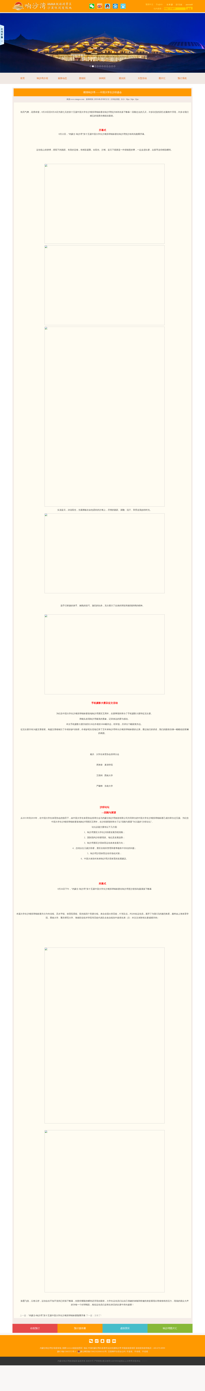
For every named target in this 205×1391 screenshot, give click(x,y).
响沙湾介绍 (42, 78)
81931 (144, 1361)
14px (132, 99)
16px (128, 99)
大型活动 (142, 78)
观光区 (122, 78)
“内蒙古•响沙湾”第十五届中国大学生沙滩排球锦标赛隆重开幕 (56, 1315)
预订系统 (182, 78)
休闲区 (102, 78)
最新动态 (62, 78)
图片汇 (162, 78)
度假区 (82, 78)
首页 (22, 78)
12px (137, 99)
